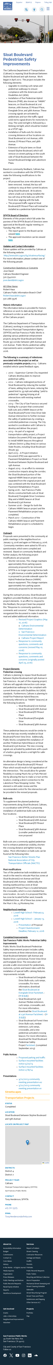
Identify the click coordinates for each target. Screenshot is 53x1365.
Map (27, 1316)
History (5, 1264)
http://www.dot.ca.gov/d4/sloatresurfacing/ (24, 256)
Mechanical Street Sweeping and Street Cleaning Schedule (38, 1285)
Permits (29, 1264)
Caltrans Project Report (32, 638)
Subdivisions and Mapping (35, 1299)
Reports (6, 1290)
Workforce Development (12, 1293)
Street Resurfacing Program (36, 1293)
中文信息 (23, 996)
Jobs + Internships (9, 1316)
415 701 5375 (11, 1208)
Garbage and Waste (33, 1258)
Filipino (38, 2)
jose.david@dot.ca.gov (13, 280)
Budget (5, 1251)
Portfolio (29, 1313)
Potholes (29, 1267)
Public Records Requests (12, 1284)
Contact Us (7, 1258)
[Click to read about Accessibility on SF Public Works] (34, 11)
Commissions (8, 1255)
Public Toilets (31, 1274)
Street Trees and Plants (34, 1296)
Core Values (7, 1261)
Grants (5, 1313)
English (10, 2)
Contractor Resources (34, 1255)
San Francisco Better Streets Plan (24, 857)
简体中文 (29, 2)
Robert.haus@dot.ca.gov (14, 296)
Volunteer (6, 1322)
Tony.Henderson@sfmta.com (18, 1217)
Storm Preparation (33, 1280)
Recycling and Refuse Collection (38, 1277)
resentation (25, 925)
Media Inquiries (8, 1271)
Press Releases (8, 1277)
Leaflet (46, 1163)
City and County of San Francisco (17, 1347)
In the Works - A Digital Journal (14, 1267)
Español (19, 2)
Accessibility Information (12, 1248)
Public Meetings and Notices (13, 1280)
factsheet (30, 1045)
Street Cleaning (32, 1251)
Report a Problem (32, 1248)
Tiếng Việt (48, 2)
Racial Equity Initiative (11, 1287)
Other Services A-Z (33, 1302)
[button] (27, 1142)
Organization (7, 1274)
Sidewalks (30, 1290)
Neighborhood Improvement (13, 1319)
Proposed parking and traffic (32, 1058)
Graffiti (29, 1261)
